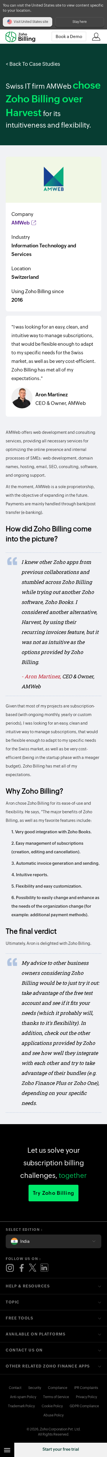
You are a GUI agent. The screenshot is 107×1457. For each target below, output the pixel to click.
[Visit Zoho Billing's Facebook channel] (21, 1268)
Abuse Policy (53, 1415)
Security (34, 1388)
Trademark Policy (21, 1406)
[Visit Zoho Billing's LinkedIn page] (44, 1268)
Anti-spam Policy (23, 1397)
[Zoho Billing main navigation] (7, 1450)
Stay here (79, 22)
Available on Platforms (35, 1334)
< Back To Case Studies (33, 64)
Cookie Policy (52, 1406)
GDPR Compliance (84, 1406)
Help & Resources (28, 1286)
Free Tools (19, 1318)
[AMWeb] (53, 180)
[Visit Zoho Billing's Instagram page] (10, 1268)
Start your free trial (61, 1449)
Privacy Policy (86, 1397)
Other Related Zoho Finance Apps (48, 1366)
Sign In (96, 36)
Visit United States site (31, 22)
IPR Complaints (86, 1388)
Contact (15, 1388)
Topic (13, 1302)
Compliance (57, 1388)
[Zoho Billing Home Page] (22, 36)
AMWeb (21, 223)
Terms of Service (56, 1397)
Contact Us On (24, 1350)
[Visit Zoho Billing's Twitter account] (33, 1268)
